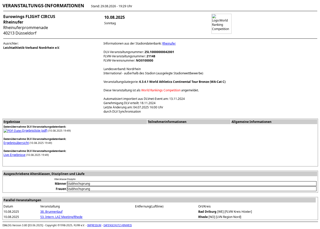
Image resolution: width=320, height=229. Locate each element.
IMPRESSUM (94, 225)
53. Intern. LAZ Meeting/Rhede (61, 217)
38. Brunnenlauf (51, 211)
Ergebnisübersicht (16, 143)
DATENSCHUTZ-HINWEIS (118, 225)
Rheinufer (169, 43)
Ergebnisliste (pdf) (35, 130)
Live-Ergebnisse (15, 155)
